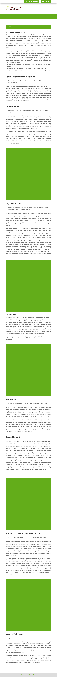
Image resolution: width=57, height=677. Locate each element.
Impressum (24, 675)
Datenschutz (32, 675)
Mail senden (45, 1)
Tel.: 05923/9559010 (31, 1)
